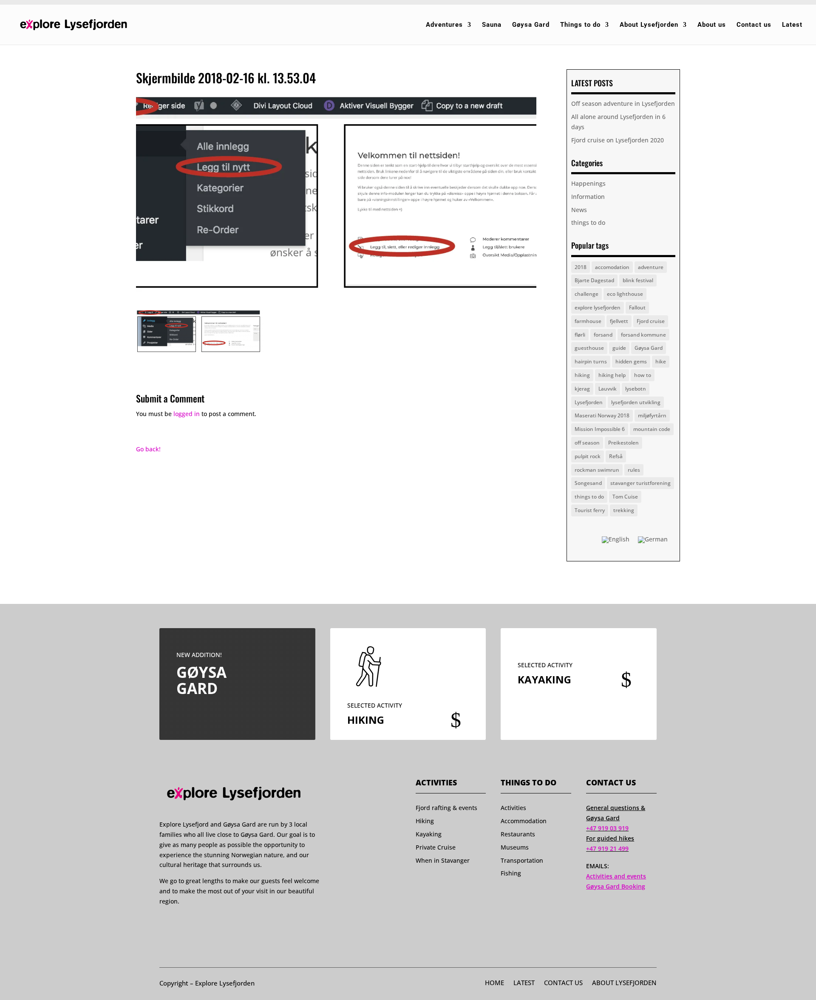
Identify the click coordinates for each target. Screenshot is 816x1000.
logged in (186, 414)
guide (619, 347)
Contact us (754, 25)
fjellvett (619, 321)
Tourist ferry (590, 510)
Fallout (637, 307)
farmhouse (588, 321)
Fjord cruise (651, 321)
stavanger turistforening (640, 483)
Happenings (588, 183)
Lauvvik (607, 388)
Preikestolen (623, 442)
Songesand (588, 483)
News (579, 210)
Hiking (425, 821)
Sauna (492, 25)
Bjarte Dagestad (594, 280)
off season (587, 442)
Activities (513, 808)
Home (494, 983)
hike (660, 361)
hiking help (612, 375)
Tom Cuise (625, 496)
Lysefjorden (589, 402)
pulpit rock (588, 456)
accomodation (612, 267)
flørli (580, 334)
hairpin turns (591, 361)
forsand (603, 334)
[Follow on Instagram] (179, 922)
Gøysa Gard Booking (615, 886)
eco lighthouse (625, 293)
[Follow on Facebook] (163, 922)
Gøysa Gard (531, 25)
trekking (623, 510)
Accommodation (524, 821)
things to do (588, 222)
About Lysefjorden (649, 25)
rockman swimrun (597, 469)
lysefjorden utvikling (635, 402)
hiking (582, 375)
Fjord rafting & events (446, 808)
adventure (650, 267)
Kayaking (429, 834)
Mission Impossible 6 (600, 429)
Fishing (511, 873)
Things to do (580, 25)
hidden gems (631, 361)
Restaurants (518, 834)
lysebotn (635, 388)
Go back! (148, 449)
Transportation (522, 860)
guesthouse (589, 347)
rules (634, 469)
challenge (586, 293)
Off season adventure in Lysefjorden (623, 103)
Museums (515, 847)
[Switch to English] (616, 540)
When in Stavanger (443, 860)
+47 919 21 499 (607, 848)
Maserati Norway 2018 (602, 415)
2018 (580, 267)
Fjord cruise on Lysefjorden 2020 (617, 140)
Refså (616, 456)
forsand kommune (643, 334)
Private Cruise (436, 847)
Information (588, 197)
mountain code (651, 429)
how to (642, 375)
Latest (792, 25)
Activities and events (616, 876)
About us (711, 25)
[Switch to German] (653, 540)
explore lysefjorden (597, 307)
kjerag (582, 388)
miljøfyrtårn (652, 415)
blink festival (638, 280)
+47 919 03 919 (607, 828)
